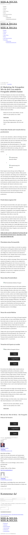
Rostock (5, 523)
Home (4, 6)
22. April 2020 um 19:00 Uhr (6, 479)
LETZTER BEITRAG (6, 514)
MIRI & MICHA (9, 1)
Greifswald (6, 531)
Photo (5, 31)
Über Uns (5, 11)
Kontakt (5, 15)
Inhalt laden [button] (6, 117)
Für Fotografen (7, 14)
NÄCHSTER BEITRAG (17, 514)
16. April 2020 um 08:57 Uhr (6, 450)
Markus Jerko (4, 448)
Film (4, 9)
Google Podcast (15, 358)
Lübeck (5, 524)
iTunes (15, 354)
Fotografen (9, 84)
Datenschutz (6, 526)
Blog (4, 12)
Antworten (3, 449)
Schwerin (5, 529)
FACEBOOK (8, 437)
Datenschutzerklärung (11, 42)
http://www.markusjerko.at (6, 470)
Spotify (15, 363)
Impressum (8, 17)
